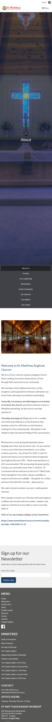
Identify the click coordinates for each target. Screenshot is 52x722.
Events (4, 616)
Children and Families (9, 659)
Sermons (4, 613)
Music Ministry (7, 643)
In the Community (26, 289)
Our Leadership (26, 279)
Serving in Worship (8, 647)
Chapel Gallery (7, 622)
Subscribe (8, 580)
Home (3, 598)
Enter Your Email (8, 571)
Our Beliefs (25, 299)
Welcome (5, 601)
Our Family (25, 305)
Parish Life (5, 604)
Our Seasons (26, 294)
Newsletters (26, 284)
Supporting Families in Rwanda (13, 655)
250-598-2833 (7, 690)
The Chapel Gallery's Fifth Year (13, 678)
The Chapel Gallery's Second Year (14, 666)
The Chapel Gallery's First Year (13, 663)
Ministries (9, 634)
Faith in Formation (8, 639)
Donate (4, 619)
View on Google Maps (10, 718)
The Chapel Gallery (9, 651)
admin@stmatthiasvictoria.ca (13, 692)
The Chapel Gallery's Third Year (13, 670)
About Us (26, 268)
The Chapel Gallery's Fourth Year (14, 674)
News (3, 607)
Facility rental (7, 610)
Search (44, 2)
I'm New (26, 273)
